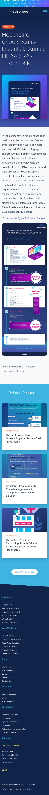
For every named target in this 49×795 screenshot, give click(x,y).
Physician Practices (9, 650)
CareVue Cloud (8, 718)
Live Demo (6, 746)
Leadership (6, 667)
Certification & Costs (10, 715)
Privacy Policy (8, 789)
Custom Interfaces (9, 732)
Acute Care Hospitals (10, 643)
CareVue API (7, 725)
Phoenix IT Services (10, 622)
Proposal (15, 746)
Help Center (7, 677)
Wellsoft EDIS (7, 619)
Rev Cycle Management (11, 608)
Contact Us (6, 681)
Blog (4, 698)
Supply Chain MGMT (10, 615)
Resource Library (9, 694)
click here (21, 371)
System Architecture (10, 722)
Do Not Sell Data (23, 789)
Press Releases (8, 670)
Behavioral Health (9, 646)
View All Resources (24, 571)
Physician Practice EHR (11, 612)
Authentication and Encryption (14, 729)
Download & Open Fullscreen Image (23, 218)
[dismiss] (46, 3)
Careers (5, 674)
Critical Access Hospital (11, 639)
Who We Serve (8, 636)
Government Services (10, 653)
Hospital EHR (7, 605)
